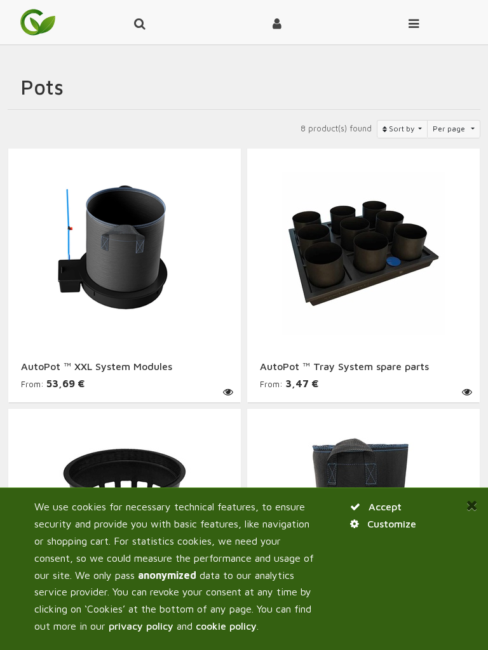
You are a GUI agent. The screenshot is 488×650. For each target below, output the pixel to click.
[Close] (472, 505)
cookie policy (226, 626)
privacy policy (141, 626)
